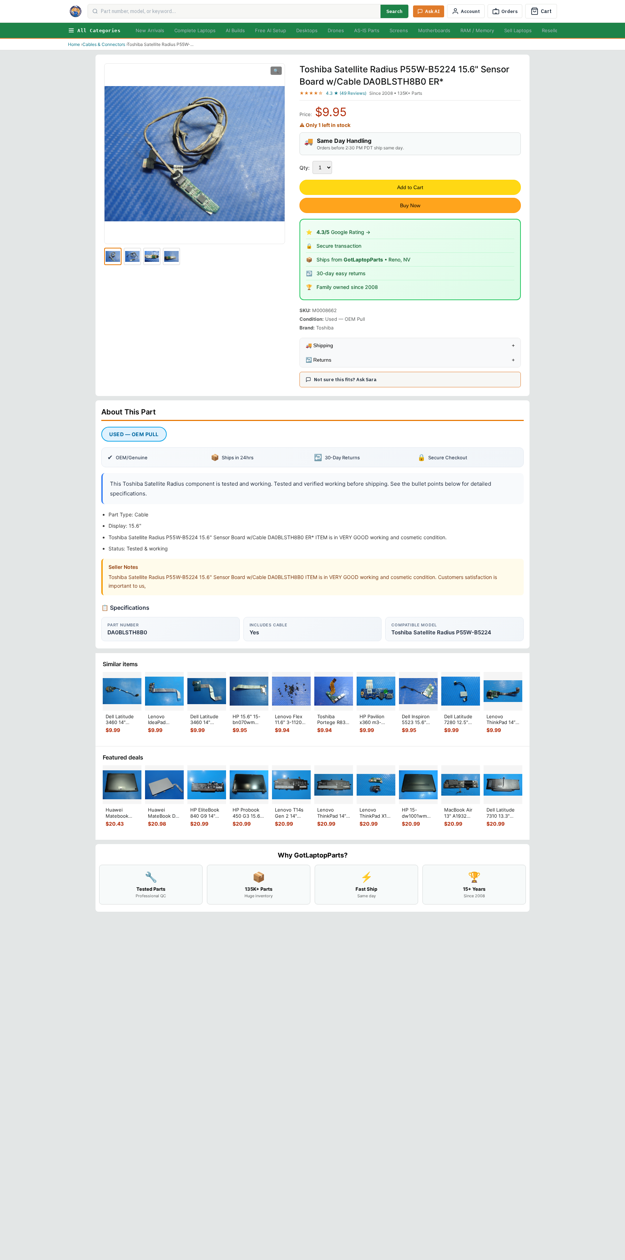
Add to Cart (410, 187)
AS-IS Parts (366, 30)
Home (74, 44)
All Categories (98, 30)
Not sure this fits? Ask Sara (345, 379)
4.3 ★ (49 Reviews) (346, 93)
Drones (336, 30)
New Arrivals (150, 30)
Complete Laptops (195, 30)
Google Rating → (343, 232)
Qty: (304, 168)
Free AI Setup (270, 30)
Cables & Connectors (103, 44)
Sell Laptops (518, 30)
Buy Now (410, 205)
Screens (399, 30)
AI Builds (235, 30)
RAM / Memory (477, 30)
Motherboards (434, 30)
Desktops (307, 30)
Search (394, 11)
